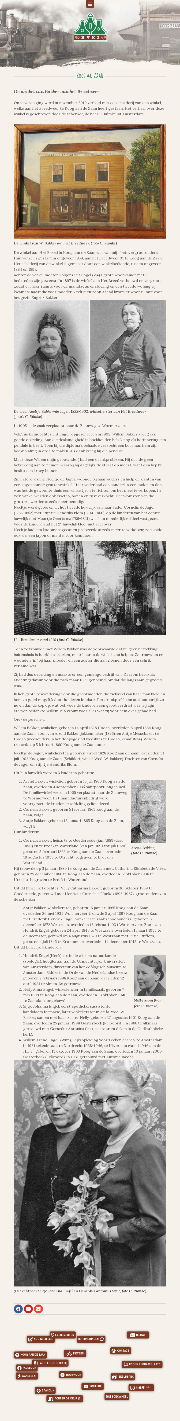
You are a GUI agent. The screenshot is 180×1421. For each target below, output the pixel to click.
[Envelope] (38, 1309)
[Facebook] (18, 1309)
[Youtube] (28, 1309)
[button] (90, 4)
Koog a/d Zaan (90, 76)
